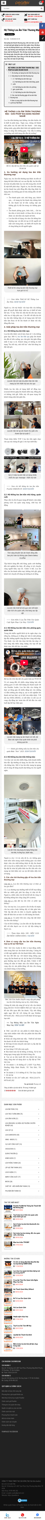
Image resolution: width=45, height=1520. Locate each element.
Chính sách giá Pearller (9, 1401)
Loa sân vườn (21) (11, 1118)
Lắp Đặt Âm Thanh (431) (13, 1167)
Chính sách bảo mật (8, 1411)
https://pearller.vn (13, 1495)
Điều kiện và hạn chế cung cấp (11, 1391)
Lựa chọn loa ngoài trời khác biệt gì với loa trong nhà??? (26, 1272)
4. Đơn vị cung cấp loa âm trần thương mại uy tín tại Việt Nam (24, 102)
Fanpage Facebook (10, 1432)
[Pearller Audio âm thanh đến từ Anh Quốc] (22, 3)
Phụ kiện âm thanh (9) (13, 1191)
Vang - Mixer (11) (11, 1139)
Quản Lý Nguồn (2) (11, 1153)
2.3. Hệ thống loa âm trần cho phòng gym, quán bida (24, 88)
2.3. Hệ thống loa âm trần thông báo (24, 92)
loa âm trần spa (23, 337)
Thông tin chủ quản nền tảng (11, 1405)
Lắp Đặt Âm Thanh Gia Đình (22, 1335)
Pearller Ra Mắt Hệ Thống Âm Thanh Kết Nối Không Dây (27, 1206)
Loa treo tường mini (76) (14, 1114)
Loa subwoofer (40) (12, 1135)
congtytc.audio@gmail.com (15, 1493)
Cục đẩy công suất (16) (13, 1144)
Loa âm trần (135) (11, 1109)
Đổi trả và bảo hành (8, 1418)
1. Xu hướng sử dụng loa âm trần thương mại (24, 73)
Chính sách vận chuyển (9, 1422)
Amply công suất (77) (12, 1177)
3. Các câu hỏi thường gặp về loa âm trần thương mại (23, 96)
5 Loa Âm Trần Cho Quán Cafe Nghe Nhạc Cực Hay (25, 1281)
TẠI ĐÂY (30, 622)
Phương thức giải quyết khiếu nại (12, 1394)
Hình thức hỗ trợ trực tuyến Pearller (13, 1398)
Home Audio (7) (10, 1158)
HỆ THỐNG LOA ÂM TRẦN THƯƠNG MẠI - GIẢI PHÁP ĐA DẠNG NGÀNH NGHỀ (23, 69)
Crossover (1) (10, 1149)
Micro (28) (8, 1181)
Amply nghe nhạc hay (20, 1317)
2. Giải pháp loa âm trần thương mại (21, 76)
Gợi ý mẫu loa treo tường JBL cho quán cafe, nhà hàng (26, 1234)
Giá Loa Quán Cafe (19, 1307)
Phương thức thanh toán (10, 1415)
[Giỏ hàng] (41, 3)
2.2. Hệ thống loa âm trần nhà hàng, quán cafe (26, 83)
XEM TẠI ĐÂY (19, 302)
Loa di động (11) (10, 1172)
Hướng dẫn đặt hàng (8, 1425)
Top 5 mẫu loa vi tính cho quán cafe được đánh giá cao (25, 1216)
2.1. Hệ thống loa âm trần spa (22, 79)
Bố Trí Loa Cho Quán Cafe (22, 1298)
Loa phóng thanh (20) (13, 1163)
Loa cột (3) (9, 1130)
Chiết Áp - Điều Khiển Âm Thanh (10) (17, 1186)
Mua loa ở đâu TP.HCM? (21, 1242)
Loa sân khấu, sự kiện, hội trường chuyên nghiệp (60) (20, 1124)
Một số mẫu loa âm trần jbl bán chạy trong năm (25, 1345)
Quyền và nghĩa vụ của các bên (12, 1408)
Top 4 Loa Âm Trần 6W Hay (22, 1326)
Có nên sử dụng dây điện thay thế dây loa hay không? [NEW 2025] (26, 1263)
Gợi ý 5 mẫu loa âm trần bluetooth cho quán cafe (26, 1225)
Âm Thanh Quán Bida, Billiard (23, 1289)
